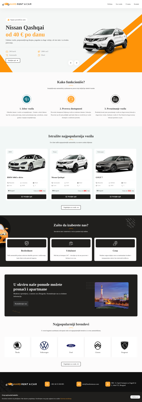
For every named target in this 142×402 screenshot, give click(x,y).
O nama (128, 4)
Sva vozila (119, 4)
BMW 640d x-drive (15, 177)
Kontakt (136, 4)
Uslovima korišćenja (65, 398)
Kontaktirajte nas (21, 304)
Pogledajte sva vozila (70, 207)
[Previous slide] (70, 63)
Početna (110, 4)
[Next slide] (76, 63)
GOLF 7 (99, 177)
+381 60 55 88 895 (57, 384)
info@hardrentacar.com (90, 384)
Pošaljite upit (12, 60)
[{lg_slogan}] (16, 4)
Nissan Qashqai (57, 177)
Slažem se (135, 397)
